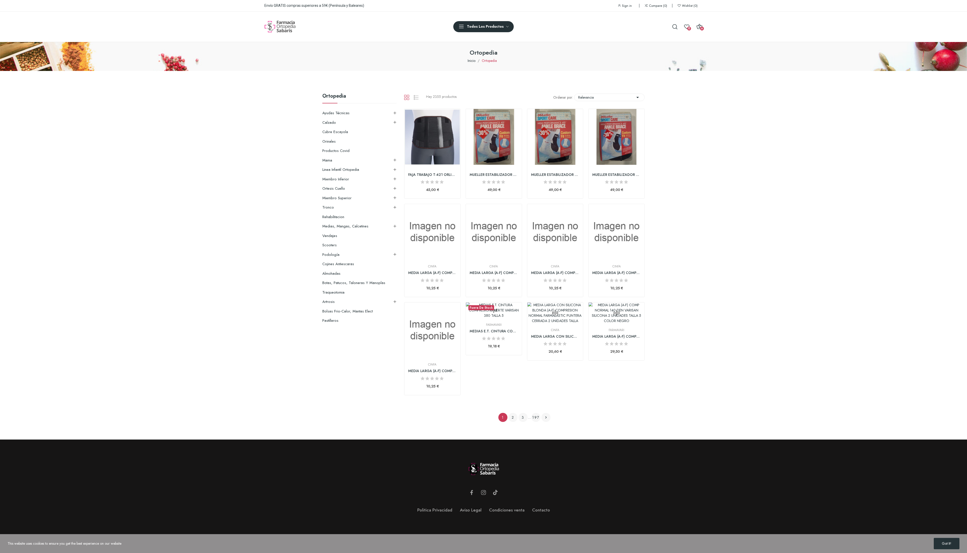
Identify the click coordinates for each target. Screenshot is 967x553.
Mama (327, 160)
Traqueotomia (333, 292)
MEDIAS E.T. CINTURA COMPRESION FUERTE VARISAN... (494, 331)
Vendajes (329, 236)
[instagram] (483, 493)
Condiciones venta (507, 510)
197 (535, 417)
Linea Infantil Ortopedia (340, 169)
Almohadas (331, 273)
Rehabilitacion (333, 217)
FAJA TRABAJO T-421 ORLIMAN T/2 (432, 174)
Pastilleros (330, 320)
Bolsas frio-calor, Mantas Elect (347, 311)
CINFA (432, 266)
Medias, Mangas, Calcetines (345, 226)
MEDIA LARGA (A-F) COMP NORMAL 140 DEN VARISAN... (616, 336)
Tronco (328, 207)
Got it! (946, 543)
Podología (330, 254)
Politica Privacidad (434, 510)
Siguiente (546, 417)
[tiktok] (495, 493)
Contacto (541, 510)
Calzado (329, 122)
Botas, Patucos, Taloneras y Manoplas (353, 283)
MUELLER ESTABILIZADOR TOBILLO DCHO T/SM (555, 174)
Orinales (329, 141)
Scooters (329, 245)
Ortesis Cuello (333, 188)
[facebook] (471, 493)
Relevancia (609, 97)
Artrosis (328, 301)
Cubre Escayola (335, 132)
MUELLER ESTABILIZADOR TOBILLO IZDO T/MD (616, 174)
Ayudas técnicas (336, 113)
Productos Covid (336, 150)
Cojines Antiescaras (338, 264)
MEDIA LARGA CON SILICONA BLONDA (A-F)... (555, 336)
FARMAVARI (494, 324)
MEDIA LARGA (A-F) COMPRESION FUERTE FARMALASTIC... (432, 272)
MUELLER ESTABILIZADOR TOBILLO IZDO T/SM (494, 174)
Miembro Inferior (335, 179)
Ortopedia (334, 97)
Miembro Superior (337, 198)
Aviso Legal (470, 510)
